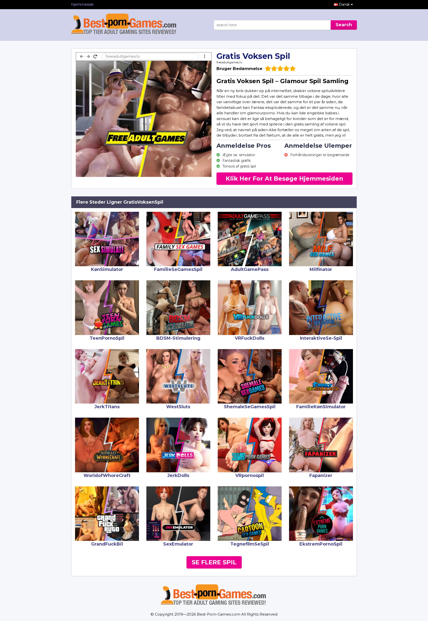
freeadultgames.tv (229, 62)
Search (344, 24)
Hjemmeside (82, 4)
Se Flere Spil (214, 562)
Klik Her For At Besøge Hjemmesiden (284, 178)
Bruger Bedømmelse (239, 68)
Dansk (345, 4)
